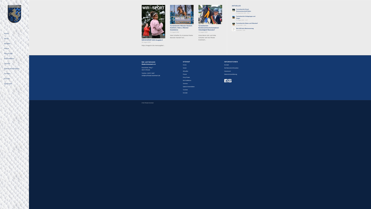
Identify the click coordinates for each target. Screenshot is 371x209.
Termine (185, 83)
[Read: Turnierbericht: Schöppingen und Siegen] (233, 17)
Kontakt (185, 93)
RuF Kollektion (187, 80)
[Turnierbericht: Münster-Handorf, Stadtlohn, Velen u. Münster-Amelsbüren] (182, 14)
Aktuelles (185, 71)
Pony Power (186, 77)
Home (184, 65)
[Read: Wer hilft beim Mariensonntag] (233, 29)
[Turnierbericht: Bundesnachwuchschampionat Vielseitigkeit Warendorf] (210, 14)
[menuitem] (14, 33)
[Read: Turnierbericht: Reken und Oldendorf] (233, 24)
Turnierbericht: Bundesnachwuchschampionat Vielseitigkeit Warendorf (208, 28)
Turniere (185, 90)
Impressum (227, 71)
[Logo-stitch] (14, 14)
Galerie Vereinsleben (189, 86)
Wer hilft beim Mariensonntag (245, 28)
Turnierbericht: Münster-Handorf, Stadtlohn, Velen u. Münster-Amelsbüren (181, 28)
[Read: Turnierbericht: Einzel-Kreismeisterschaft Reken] (233, 10)
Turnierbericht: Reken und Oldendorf (247, 23)
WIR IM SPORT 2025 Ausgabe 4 (152, 40)
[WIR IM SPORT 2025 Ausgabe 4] (153, 21)
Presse (185, 74)
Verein (185, 68)
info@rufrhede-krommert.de (151, 75)
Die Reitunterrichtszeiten (231, 68)
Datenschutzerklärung (230, 74)
